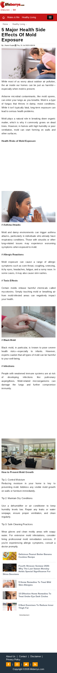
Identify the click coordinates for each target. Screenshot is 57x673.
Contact (23, 656)
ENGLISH (5, 10)
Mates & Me (13, 17)
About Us (10, 656)
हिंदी (14, 10)
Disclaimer (35, 656)
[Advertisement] (28, 169)
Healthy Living (29, 17)
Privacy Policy (13, 659)
